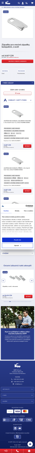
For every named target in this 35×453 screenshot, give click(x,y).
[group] (17, 285)
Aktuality (6, 389)
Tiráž (15, 445)
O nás (4, 395)
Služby (5, 401)
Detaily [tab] (17, 211)
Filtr (18, 93)
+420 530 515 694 (18, 381)
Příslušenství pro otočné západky (14, 7)
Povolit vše (17, 240)
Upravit (16, 245)
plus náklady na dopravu (13, 57)
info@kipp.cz (18, 384)
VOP (19, 445)
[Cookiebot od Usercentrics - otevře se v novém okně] (25, 206)
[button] (4, 301)
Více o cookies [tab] (28, 211)
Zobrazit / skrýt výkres (17, 100)
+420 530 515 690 (18, 379)
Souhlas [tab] (6, 211)
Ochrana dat (13, 446)
